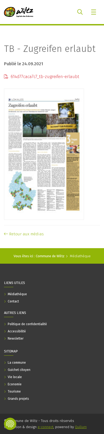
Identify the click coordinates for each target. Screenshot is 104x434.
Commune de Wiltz (50, 256)
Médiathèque (80, 256)
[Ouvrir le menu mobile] (94, 12)
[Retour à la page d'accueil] (18, 12)
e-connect (45, 427)
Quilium (81, 427)
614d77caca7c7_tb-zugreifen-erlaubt (44, 76)
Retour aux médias (26, 234)
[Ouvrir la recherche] (80, 12)
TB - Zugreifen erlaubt (49, 48)
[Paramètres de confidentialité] (10, 424)
